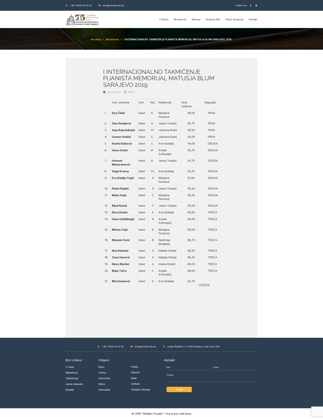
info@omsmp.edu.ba (113, 5)
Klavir (101, 366)
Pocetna (96, 39)
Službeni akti (213, 19)
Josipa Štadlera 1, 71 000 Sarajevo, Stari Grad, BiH (193, 346)
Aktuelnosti (180, 19)
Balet (134, 378)
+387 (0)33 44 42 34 (80, 5)
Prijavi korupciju (234, 19)
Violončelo (104, 378)
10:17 (131, 92)
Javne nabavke (74, 384)
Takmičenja (72, 378)
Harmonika (104, 389)
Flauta (134, 366)
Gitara (101, 384)
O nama (163, 19)
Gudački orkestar (140, 389)
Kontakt (253, 19)
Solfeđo (135, 383)
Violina (102, 372)
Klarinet (135, 372)
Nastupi (196, 19)
